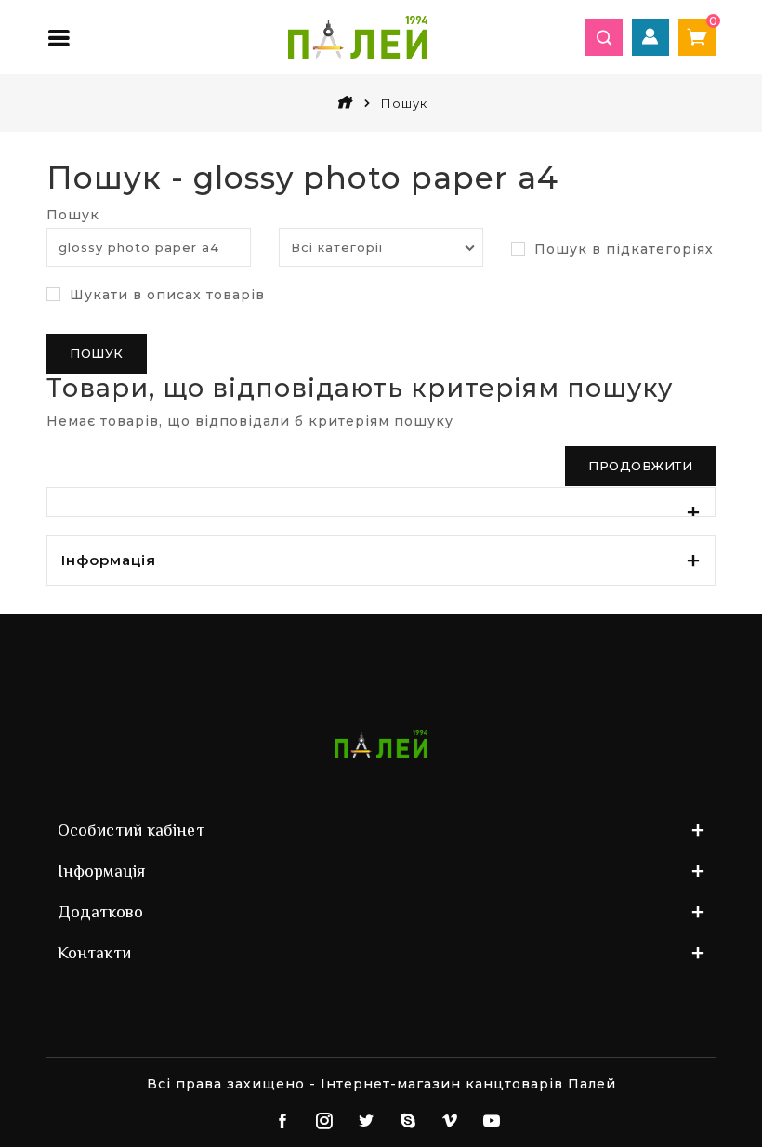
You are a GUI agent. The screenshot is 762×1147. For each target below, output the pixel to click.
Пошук (72, 214)
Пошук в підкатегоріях (622, 249)
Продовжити (640, 465)
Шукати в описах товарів (165, 294)
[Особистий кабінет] (650, 37)
